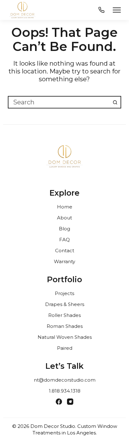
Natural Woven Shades (65, 337)
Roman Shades (65, 326)
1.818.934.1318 (64, 391)
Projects (64, 293)
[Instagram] (70, 401)
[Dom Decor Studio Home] (64, 159)
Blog (64, 229)
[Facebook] (59, 401)
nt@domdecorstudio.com (64, 380)
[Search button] (115, 102)
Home (64, 207)
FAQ (64, 240)
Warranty (64, 261)
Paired (64, 348)
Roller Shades (64, 315)
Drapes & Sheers (64, 304)
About (64, 218)
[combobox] (59, 102)
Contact (64, 250)
